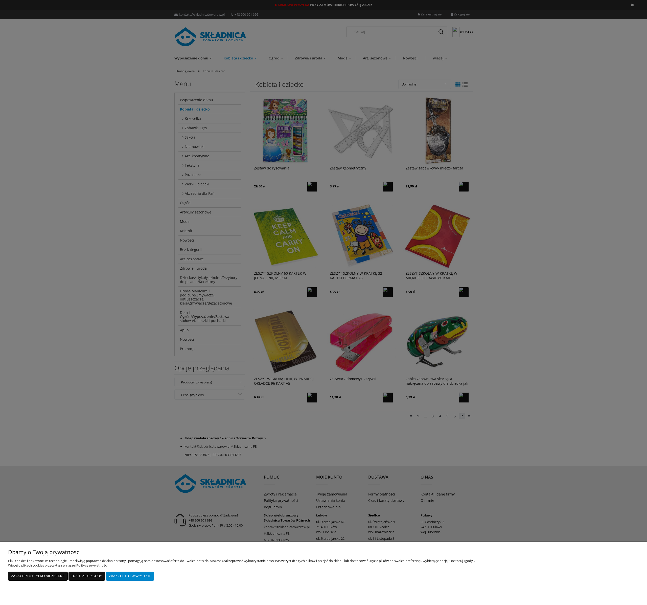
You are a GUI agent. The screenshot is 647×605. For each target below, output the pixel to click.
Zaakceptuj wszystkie (130, 576)
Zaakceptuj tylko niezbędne (38, 576)
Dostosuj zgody (87, 576)
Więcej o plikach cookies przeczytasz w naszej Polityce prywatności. (58, 565)
